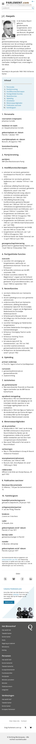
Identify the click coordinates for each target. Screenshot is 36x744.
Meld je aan (9, 602)
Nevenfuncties (12, 96)
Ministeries (5, 647)
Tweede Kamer (7, 633)
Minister (4, 683)
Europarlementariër (8, 670)
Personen (6, 655)
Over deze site (14, 721)
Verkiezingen (8, 695)
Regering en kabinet (8, 643)
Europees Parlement (8, 709)
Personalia (10, 87)
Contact (24, 721)
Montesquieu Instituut (24, 5)
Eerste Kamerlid (7, 663)
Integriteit (5, 690)
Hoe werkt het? (6, 660)
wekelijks (16, 594)
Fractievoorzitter (7, 673)
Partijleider (5, 676)
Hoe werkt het (6, 630)
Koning (4, 650)
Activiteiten (11, 101)
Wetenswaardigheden (14, 103)
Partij (3, 640)
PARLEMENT (17, 2)
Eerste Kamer (6, 637)
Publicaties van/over (14, 105)
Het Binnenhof (9, 626)
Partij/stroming (12, 89)
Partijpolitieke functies (15, 94)
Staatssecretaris (7, 686)
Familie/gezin (11, 108)
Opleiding (10, 98)
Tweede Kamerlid (7, 666)
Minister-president (8, 680)
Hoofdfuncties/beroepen (15, 92)
